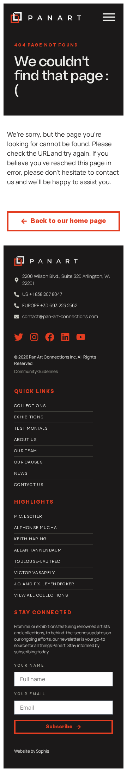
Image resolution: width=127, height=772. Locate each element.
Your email (30, 694)
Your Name (29, 665)
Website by (31, 751)
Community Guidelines (36, 371)
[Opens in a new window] (18, 337)
